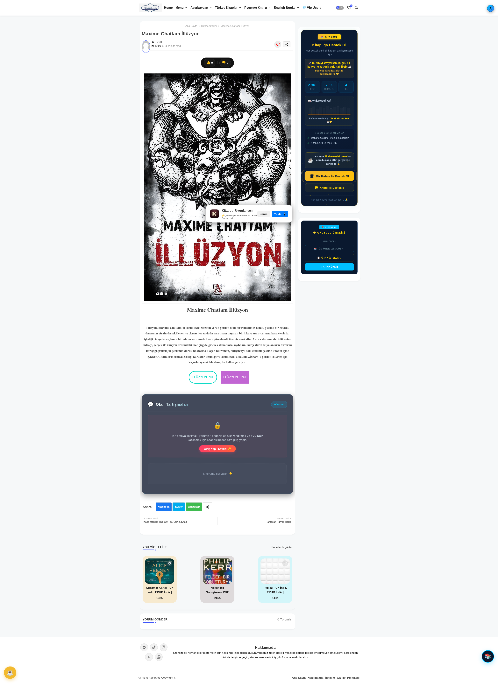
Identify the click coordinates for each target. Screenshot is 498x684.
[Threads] (149, 657)
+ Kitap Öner (329, 267)
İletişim (330, 677)
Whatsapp (194, 506)
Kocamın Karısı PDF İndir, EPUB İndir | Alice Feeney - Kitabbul (159, 590)
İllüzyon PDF (203, 377)
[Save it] (277, 44)
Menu (179, 7)
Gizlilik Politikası (348, 677)
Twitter (179, 506)
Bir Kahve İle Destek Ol (332, 176)
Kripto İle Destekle (332, 187)
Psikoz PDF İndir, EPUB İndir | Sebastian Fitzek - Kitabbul (275, 590)
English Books (284, 7)
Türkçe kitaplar (226, 7)
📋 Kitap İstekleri (329, 257)
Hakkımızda (315, 677)
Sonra (263, 213)
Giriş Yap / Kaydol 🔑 (217, 448)
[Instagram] (163, 647)
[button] (340, 8)
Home (168, 7)
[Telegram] (144, 647)
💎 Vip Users (311, 7)
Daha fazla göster (282, 547)
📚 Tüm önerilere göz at (329, 248)
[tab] (168, 8)
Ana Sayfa (191, 25)
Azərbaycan (199, 7)
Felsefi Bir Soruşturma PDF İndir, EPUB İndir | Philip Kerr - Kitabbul (217, 590)
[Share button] (207, 507)
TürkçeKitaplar (209, 25)
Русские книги (255, 7)
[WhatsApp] (159, 657)
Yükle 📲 (280, 213)
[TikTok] (154, 647)
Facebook (163, 506)
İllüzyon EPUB (235, 377)
